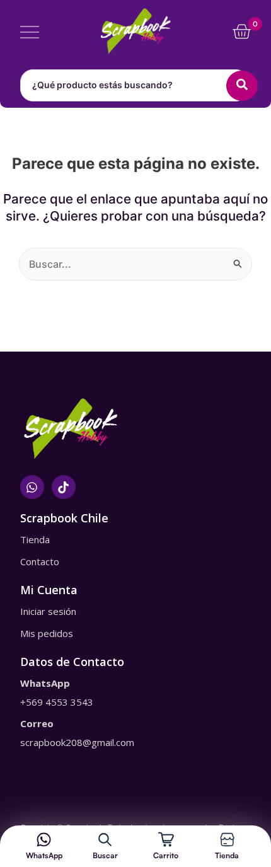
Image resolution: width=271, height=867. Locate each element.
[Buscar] (105, 839)
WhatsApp (44, 855)
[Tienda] (227, 839)
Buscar (105, 855)
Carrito (165, 855)
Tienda (227, 855)
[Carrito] (166, 839)
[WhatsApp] (44, 839)
